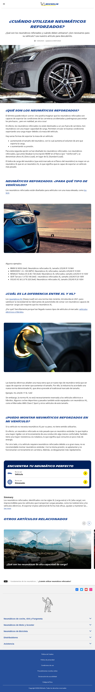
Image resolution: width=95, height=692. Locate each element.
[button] (47, 473)
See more (7, 508)
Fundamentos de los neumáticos (23, 581)
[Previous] (84, 523)
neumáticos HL (15, 299)
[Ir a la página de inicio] (49, 4)
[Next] (89, 523)
